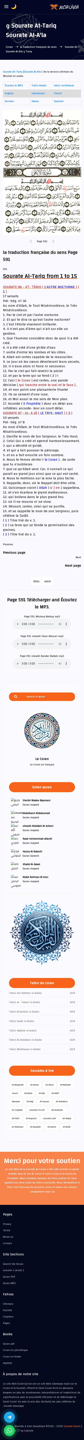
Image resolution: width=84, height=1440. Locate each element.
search (47, 581)
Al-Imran (34, 1085)
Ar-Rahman (17, 1127)
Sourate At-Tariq (13, 71)
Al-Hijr (42, 1093)
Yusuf (15, 1093)
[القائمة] (6, 7)
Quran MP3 (9, 1283)
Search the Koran (13, 1264)
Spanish (58, 101)
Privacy (7, 1224)
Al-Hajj (30, 1101)
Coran (9, 47)
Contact (7, 1243)
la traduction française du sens (38, 47)
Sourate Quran (72, 1426)
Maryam (16, 1101)
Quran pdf (8, 1343)
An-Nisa (50, 1085)
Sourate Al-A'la (32, 71)
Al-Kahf (55, 1093)
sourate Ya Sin (37, 1110)
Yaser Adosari (49, 636)
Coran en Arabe (12, 1356)
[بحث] (15, 696)
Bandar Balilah (49, 656)
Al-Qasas (44, 1101)
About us (8, 1236)
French (58, 93)
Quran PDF (9, 1276)
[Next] (53, 241)
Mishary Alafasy (45, 616)
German (9, 101)
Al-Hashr (51, 1127)
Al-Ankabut (62, 1101)
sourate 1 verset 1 (13, 1270)
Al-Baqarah (18, 1085)
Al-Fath (15, 1118)
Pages (6, 1323)
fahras (36, 581)
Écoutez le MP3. (14, 85)
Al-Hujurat (31, 1118)
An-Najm (67, 1118)
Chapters (8, 1316)
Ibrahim (28, 1093)
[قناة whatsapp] (9, 1430)
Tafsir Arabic (38, 85)
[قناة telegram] (9, 1417)
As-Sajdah (17, 1110)
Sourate (7, 1310)
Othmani (8, 1303)
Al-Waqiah (35, 1127)
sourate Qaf (49, 1118)
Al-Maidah (65, 1085)
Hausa (35, 101)
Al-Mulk (67, 1127)
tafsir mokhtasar (64, 85)
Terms (6, 1230)
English (9, 93)
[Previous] (31, 241)
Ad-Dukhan (57, 1110)
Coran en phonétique (15, 1350)
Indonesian (38, 93)
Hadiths (7, 1363)
